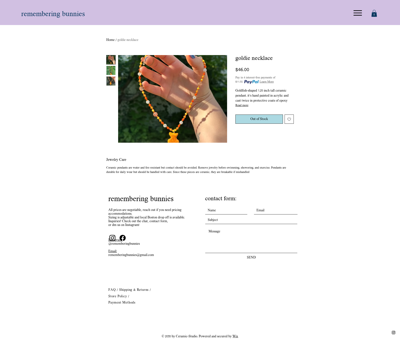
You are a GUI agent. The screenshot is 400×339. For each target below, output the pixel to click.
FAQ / (113, 290)
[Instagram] (112, 238)
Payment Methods (121, 303)
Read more (241, 105)
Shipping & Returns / (135, 290)
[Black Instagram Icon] (393, 332)
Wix (235, 336)
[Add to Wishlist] (289, 119)
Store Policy (118, 296)
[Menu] (357, 12)
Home (110, 40)
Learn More (267, 82)
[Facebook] (123, 238)
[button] (374, 13)
